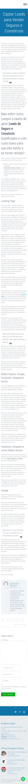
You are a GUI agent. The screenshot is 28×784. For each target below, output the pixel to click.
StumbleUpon (22, 620)
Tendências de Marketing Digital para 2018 (16, 761)
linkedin (24, 712)
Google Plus (12, 620)
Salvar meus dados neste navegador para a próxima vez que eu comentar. (13, 687)
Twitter (3, 620)
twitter (16, 712)
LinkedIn (17, 620)
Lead (19, 588)
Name (9, 668)
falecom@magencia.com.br (13, 739)
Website (6, 681)
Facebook (7, 620)
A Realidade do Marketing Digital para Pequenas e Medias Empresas (16, 770)
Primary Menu (25, 4)
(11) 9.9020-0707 (11, 737)
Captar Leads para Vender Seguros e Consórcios (17, 753)
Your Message (4, 640)
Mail (8, 674)
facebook (20, 712)
